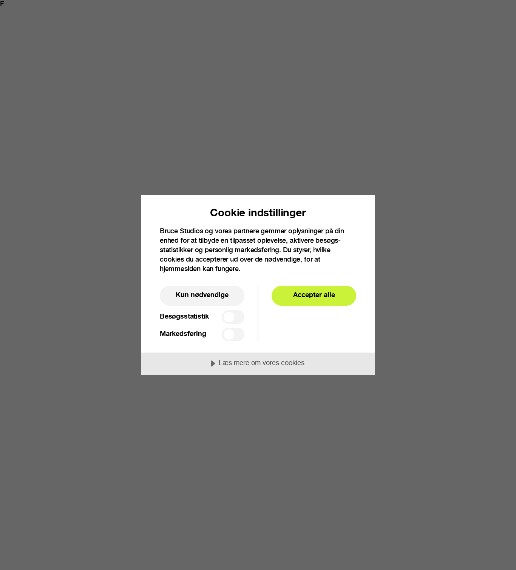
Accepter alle (314, 295)
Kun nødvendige (202, 295)
